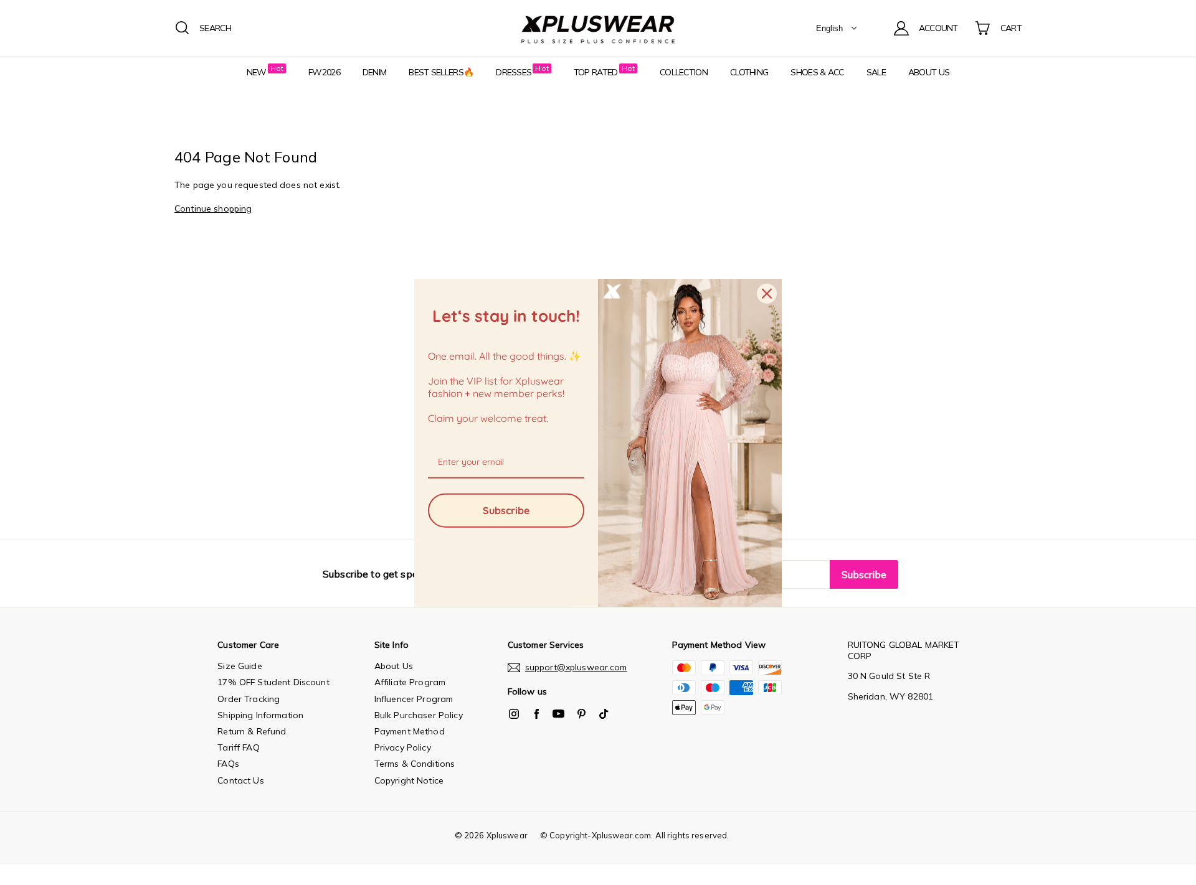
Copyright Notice (409, 780)
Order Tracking (248, 699)
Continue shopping (213, 208)
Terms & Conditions (414, 763)
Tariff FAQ (238, 747)
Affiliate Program (409, 682)
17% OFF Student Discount (273, 682)
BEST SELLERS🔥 (441, 72)
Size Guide (239, 666)
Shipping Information (260, 715)
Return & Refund (251, 731)
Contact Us (240, 780)
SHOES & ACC (816, 72)
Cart (1011, 28)
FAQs (228, 763)
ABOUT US (928, 72)
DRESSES (513, 72)
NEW (257, 72)
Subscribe (506, 509)
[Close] (767, 294)
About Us (393, 666)
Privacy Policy (402, 747)
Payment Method (409, 731)
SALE (876, 72)
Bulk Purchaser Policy (418, 715)
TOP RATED (596, 72)
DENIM (375, 72)
